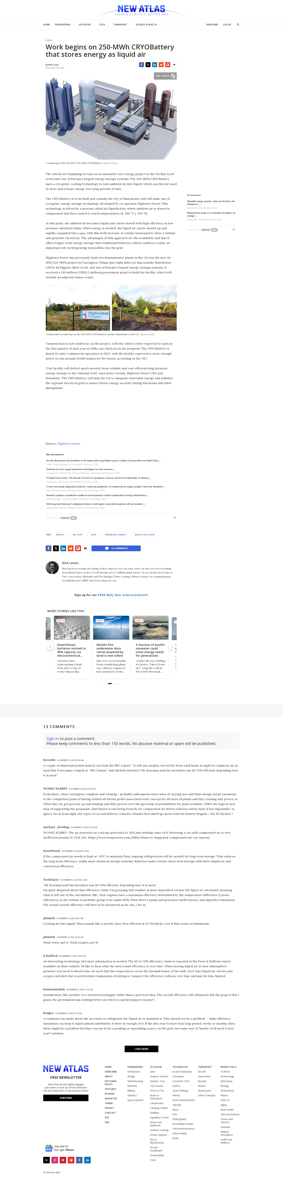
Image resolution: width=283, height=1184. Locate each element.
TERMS (109, 1103)
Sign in (53, 738)
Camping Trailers (159, 1108)
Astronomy (226, 1081)
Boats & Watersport (156, 1097)
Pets (174, 1114)
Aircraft (202, 1071)
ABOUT (109, 1076)
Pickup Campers (158, 1134)
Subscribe (66, 1097)
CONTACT (110, 1112)
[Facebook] (141, 64)
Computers (178, 1076)
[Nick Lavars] (52, 567)
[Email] (174, 64)
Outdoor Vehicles (159, 1076)
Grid (93, 534)
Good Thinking (180, 1090)
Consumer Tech (180, 1081)
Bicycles (202, 1081)
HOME (46, 24)
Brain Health (227, 1109)
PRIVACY (109, 1108)
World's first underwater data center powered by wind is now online (70, 650)
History (176, 1095)
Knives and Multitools (155, 1124)
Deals (175, 1138)
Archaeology (227, 1076)
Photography (179, 1119)
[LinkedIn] (154, 64)
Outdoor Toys (157, 1081)
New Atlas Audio (145, 534)
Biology (225, 1085)
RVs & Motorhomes (157, 1141)
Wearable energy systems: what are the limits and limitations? (211, 202)
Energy (49, 40)
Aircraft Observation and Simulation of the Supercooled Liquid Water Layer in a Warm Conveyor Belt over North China (102, 460)
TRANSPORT (120, 24)
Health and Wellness (226, 1141)
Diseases (225, 1126)
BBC (144, 358)
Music (175, 1109)
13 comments (119, 548)
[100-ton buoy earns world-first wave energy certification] (150, 628)
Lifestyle (176, 1104)
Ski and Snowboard (156, 1149)
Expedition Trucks (159, 1117)
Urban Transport (207, 1095)
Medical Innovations (227, 1133)
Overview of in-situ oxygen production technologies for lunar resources (79, 469)
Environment (227, 1090)
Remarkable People (182, 1123)
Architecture (133, 1071)
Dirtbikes (154, 1112)
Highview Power (68, 443)
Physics (224, 1095)
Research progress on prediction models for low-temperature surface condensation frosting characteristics (96, 495)
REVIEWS (109, 1093)
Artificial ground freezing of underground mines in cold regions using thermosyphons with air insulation (94, 504)
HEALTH (225, 1100)
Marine (201, 1085)
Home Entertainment (183, 1100)
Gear (152, 1071)
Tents (153, 1160)
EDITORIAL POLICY (111, 1083)
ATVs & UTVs (157, 1090)
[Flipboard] (167, 64)
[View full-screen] (173, 76)
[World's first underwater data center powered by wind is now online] (72, 628)
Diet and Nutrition (230, 1114)
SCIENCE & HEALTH (146, 24)
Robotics (132, 1095)
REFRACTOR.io (229, 1066)
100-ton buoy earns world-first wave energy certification (150, 648)
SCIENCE (225, 1071)
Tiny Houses (156, 1085)
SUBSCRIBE (212, 24)
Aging (223, 1104)
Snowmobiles (157, 1155)
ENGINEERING (62, 24)
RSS (107, 1117)
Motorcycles (204, 1090)
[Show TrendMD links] (174, 517)
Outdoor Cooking (159, 1130)
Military (131, 1090)
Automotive (204, 1076)
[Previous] (50, 647)
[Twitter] (148, 64)
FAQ (107, 1122)
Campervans (156, 1103)
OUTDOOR (85, 24)
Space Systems (135, 1100)
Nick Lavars (70, 563)
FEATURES (110, 1089)
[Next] (172, 647)
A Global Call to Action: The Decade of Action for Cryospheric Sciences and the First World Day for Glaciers (97, 478)
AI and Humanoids (182, 1071)
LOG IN (227, 24)
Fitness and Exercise (227, 1121)
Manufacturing (135, 1081)
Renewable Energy (115, 534)
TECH (102, 24)
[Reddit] (161, 64)
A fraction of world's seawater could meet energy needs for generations (111, 650)
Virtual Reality (179, 1133)
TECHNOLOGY (180, 1066)
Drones (176, 1085)
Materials (132, 1085)
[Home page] (141, 10)
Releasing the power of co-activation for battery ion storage (211, 214)
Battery (78, 534)
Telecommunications (183, 1128)
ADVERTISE (111, 1098)
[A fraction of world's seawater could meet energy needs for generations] (111, 628)
